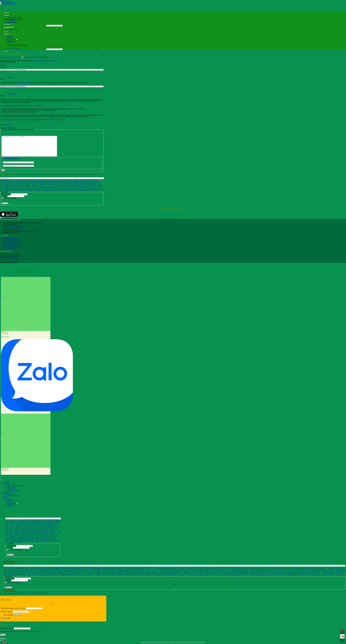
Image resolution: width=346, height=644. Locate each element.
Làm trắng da (134, 570)
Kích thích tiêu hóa (83, 570)
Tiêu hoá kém (14, 187)
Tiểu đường (42, 187)
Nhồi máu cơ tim (277, 570)
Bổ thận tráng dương (29, 180)
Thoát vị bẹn (69, 185)
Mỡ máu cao (207, 570)
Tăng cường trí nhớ (162, 573)
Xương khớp (81, 190)
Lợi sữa (156, 570)
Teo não (45, 185)
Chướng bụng (120, 568)
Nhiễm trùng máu (259, 570)
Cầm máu (174, 568)
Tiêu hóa (21, 187)
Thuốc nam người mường (14, 17)
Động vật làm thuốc (340, 574)
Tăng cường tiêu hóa (150, 573)
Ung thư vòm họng (61, 189)
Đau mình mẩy (262, 574)
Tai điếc (39, 185)
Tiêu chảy (303, 571)
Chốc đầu (144, 568)
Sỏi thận (28, 185)
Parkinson (331, 570)
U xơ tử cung (82, 189)
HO (14, 182)
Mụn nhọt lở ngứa (216, 570)
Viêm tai (113, 574)
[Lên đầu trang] (0, 479)
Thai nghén (234, 571)
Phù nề (9, 571)
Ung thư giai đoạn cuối (264, 573)
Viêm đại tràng (53, 190)
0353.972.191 (22, 226)
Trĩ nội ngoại (60, 187)
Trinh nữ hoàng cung (12, 573)
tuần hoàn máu (97, 573)
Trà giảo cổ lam (23, 573)
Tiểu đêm (35, 187)
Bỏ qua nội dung (5, 1)
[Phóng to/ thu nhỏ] (5, 638)
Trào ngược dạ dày (51, 187)
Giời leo (266, 568)
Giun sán (76, 180)
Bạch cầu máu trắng (48, 568)
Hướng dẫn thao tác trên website (13, 242)
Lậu (152, 570)
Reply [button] (24, 70)
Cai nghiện (105, 568)
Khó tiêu (47, 570)
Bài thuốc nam (20, 568)
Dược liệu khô (11, 19)
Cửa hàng (6, 484)
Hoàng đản (308, 568)
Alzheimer (7, 568)
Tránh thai (61, 573)
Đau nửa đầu (276, 574)
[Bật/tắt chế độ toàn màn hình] (3, 638)
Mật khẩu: (4, 196)
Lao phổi (111, 570)
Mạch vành (94, 182)
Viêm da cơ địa (32, 574)
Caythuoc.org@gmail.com (15, 227)
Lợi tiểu (162, 570)
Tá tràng (85, 187)
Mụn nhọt (21, 184)
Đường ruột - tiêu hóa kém (304, 574)
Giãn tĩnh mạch (84, 180)
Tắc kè (196, 573)
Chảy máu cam (128, 568)
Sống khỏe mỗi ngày (13, 29)
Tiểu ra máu (325, 571)
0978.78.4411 (12, 226)
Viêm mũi (97, 574)
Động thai (331, 574)
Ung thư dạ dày (245, 573)
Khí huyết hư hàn (29, 570)
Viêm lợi (81, 574)
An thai (13, 568)
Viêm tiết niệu (37, 190)
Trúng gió (67, 573)
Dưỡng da (53, 180)
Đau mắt (270, 574)
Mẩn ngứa (5, 184)
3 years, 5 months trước (38, 60)
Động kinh (95, 190)
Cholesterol (112, 568)
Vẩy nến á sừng (195, 574)
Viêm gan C (22, 190)
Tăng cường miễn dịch (138, 573)
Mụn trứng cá (225, 570)
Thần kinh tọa (88, 185)
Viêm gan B (14, 190)
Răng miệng (46, 571)
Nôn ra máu (292, 570)
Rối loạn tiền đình (91, 184)
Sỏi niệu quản (201, 571)
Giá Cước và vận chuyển (11, 245)
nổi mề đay (314, 570)
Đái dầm (283, 574)
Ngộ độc (245, 570)
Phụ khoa (14, 571)
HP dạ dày (315, 568)
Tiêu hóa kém (311, 571)
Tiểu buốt (318, 571)
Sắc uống (16, 185)
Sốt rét (213, 571)
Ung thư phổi (39, 189)
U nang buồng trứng (8, 189)
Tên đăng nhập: (6, 194)
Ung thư (17, 189)
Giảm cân (48, 522)
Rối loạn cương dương (80, 184)
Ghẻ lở (224, 568)
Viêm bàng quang (91, 189)
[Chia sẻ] (2, 638)
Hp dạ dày (19, 182)
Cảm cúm (168, 568)
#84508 (20, 70)
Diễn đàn (6, 34)
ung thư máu (31, 189)
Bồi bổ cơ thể (19, 180)
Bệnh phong (66, 568)
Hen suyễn (9, 182)
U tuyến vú (317, 573)
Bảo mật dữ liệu (8, 243)
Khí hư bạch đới (39, 570)
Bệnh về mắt (73, 568)
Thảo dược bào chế (12, 22)
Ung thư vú (310, 573)
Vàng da (182, 574)
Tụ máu (201, 573)
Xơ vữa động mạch (228, 574)
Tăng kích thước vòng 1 (174, 573)
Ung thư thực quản (49, 189)
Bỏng (13, 180)
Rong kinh (70, 184)
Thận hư (95, 185)
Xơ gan (74, 190)
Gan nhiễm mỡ (69, 180)
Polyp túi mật (32, 571)
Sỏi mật (23, 185)
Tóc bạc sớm (92, 187)
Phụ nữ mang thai (51, 184)
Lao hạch (105, 570)
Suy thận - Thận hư (140, 571)
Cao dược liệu (11, 20)
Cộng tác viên (11, 505)
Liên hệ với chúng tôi (10, 248)
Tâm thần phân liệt (120, 573)
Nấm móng (299, 570)
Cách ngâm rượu (160, 568)
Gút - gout (272, 568)
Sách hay (6, 31)
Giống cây (7, 24)
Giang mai (230, 568)
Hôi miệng (339, 568)
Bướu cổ (8, 180)
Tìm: (5, 49)
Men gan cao (77, 182)
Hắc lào (14, 570)
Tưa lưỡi (184, 573)
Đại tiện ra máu (316, 574)
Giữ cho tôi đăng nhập (9, 198)
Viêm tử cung (158, 574)
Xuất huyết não (204, 574)
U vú (76, 189)
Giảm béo (91, 180)
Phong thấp (338, 570)
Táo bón (80, 187)
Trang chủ (3, 57)
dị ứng (197, 568)
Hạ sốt (9, 570)
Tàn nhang (105, 573)
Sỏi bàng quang (187, 571)
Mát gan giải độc (85, 182)
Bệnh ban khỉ (57, 568)
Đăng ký (3, 635)
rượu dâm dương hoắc (26, 82)
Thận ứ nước (30, 532)
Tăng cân (24, 535)
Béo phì (3, 180)
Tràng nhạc (43, 573)
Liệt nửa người (125, 570)
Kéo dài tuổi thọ (73, 570)
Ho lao (296, 568)
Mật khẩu (7, 611)
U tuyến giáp (70, 189)
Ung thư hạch (274, 573)
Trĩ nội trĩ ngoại (76, 573)
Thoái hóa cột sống (60, 185)
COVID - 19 (151, 568)
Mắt (11, 184)
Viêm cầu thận (23, 539)
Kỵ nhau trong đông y (95, 570)
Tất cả (9, 43)
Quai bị (39, 571)
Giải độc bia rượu (238, 568)
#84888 (20, 86)
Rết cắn (60, 571)
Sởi (217, 571)
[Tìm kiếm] (103, 25)
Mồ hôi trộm (199, 570)
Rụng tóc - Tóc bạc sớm (80, 571)
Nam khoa (233, 570)
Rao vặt (9, 501)
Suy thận (5, 185)
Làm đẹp (70, 182)
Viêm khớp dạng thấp (72, 574)
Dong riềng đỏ (190, 568)
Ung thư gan (24, 189)
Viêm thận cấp (120, 574)
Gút (4, 182)
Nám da (285, 570)
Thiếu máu (51, 185)
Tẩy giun (190, 573)
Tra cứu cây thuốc (9, 27)
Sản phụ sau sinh (168, 571)
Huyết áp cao (26, 182)
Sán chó (11, 185)
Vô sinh (61, 190)
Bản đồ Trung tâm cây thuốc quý (13, 246)
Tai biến (34, 185)
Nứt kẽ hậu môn (323, 570)
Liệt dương (63, 182)
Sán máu (154, 571)
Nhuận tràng (268, 570)
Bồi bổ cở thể (85, 568)
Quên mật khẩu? (5, 618)
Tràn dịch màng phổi (33, 573)
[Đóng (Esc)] (0, 638)
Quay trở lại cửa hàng (13, 48)
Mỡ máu (15, 184)
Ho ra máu (301, 568)
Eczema (202, 568)
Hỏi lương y (10, 500)
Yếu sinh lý (89, 190)
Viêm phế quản (105, 574)
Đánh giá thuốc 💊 (12, 503)
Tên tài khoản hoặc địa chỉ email (13, 608)
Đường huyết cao (291, 574)
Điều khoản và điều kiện (11, 240)
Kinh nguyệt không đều (53, 182)
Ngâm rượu (9, 125)
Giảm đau (259, 568)
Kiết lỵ (65, 570)
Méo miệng (186, 570)
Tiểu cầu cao (28, 187)
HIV (284, 568)
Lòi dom (147, 570)
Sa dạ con (90, 571)
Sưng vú (160, 571)
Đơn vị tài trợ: (9, 259)
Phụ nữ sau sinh (62, 184)
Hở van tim (43, 182)
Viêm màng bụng (89, 574)
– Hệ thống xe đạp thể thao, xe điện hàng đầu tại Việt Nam (25, 593)
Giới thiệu (6, 482)
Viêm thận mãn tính (130, 574)
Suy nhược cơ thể (111, 571)
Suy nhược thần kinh (122, 571)
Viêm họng (29, 190)
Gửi (3, 170)
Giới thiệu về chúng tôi (10, 238)
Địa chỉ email (7, 628)
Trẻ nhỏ (67, 187)
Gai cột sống (60, 180)
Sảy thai (176, 571)
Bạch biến (38, 568)
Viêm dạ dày (7, 190)
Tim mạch (6, 187)
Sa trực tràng (97, 571)
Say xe (104, 571)
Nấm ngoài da (42, 184)
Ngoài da (27, 184)
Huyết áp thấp (34, 182)
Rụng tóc (35, 529)
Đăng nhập (5, 203)
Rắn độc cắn (53, 571)
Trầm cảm (84, 573)
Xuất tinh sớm (67, 190)
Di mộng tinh (45, 180)
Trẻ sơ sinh (73, 187)
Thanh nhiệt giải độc (243, 571)
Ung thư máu (282, 573)
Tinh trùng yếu (296, 571)
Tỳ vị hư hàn (218, 573)
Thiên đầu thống (254, 571)
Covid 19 (38, 180)
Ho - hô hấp (290, 568)
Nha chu (251, 570)
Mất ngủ (43, 526)
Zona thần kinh (253, 574)
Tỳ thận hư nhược (209, 573)
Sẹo (180, 571)
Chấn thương (137, 568)
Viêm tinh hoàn (141, 574)
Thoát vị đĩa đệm (78, 185)
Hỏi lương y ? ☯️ (18, 57)
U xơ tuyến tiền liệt (326, 573)
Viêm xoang (45, 190)
